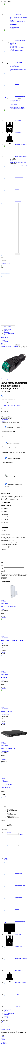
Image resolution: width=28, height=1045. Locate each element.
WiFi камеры (13, 44)
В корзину (3, 418)
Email (2, 571)
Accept (2, 1036)
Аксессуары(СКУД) (15, 100)
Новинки (9, 827)
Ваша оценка (4, 547)
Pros (2, 562)
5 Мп (2, 643)
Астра (2, 680)
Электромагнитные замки (17, 107)
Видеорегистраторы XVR (17, 50)
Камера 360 (13, 43)
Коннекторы (13, 18)
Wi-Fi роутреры (14, 160)
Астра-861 (4, 677)
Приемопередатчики (15, 25)
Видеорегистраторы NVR (17, 49)
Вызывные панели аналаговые (18, 69)
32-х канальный (5, 714)
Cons (2, 565)
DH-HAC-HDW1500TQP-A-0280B (12, 640)
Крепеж (12, 20)
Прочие (12, 28)
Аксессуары (13, 65)
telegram (21, 846)
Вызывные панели (15, 68)
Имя (2, 568)
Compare (6, 1017)
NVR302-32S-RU (6, 711)
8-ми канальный (5, 751)
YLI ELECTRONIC (6, 787)
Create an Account (5, 1029)
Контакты (9, 832)
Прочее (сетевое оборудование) (18, 165)
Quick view (3, 601)
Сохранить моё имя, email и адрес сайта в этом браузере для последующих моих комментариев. (14, 574)
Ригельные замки (14, 103)
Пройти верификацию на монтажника (11, 405)
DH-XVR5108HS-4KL (8, 748)
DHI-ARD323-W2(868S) (8, 606)
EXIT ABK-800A (6, 784)
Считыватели (13, 104)
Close (2, 1021)
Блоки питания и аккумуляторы (18, 17)
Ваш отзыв (4, 549)
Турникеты (13, 105)
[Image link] (8, 798)
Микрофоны (13, 24)
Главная (3, 346)
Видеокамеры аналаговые (17, 47)
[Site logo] (10, 252)
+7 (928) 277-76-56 (5, 263)
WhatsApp (21, 834)
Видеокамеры (13, 46)
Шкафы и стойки (14, 27)
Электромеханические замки (17, 108)
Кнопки (12, 101)
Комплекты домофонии (16, 70)
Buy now (9, 418)
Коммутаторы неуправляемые (18, 162)
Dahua (2, 609)
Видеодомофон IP (14, 66)
